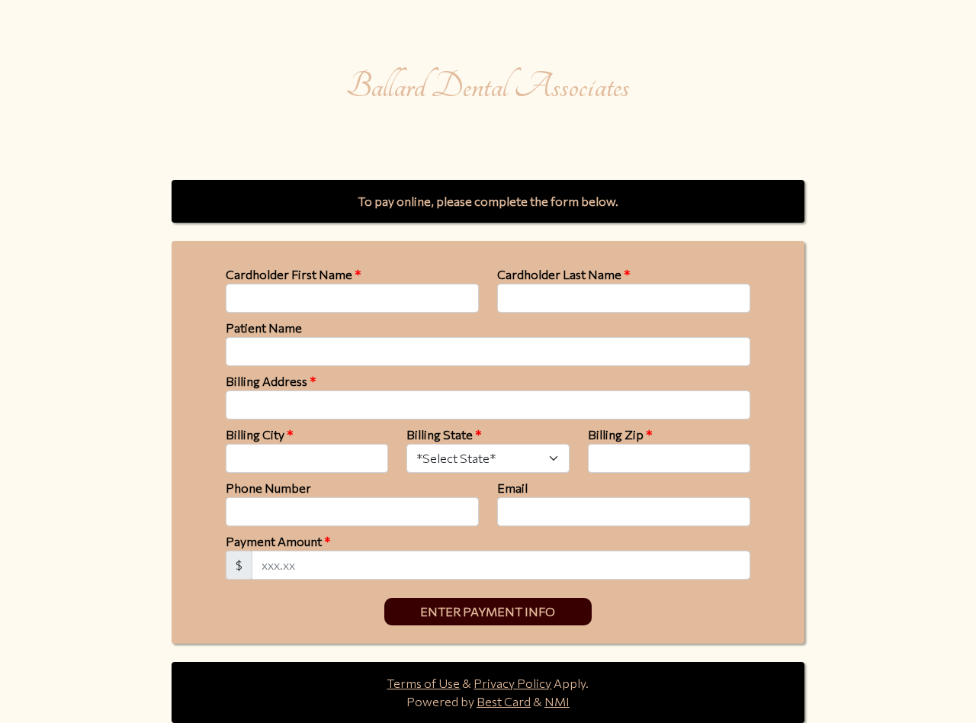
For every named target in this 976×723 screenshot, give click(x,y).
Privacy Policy (512, 683)
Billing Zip (620, 434)
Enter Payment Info (487, 611)
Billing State (443, 434)
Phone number (268, 487)
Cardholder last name (563, 274)
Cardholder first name (293, 274)
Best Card (504, 701)
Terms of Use (423, 683)
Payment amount (278, 541)
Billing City (259, 434)
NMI (557, 701)
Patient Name (264, 327)
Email (512, 487)
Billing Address (271, 381)
